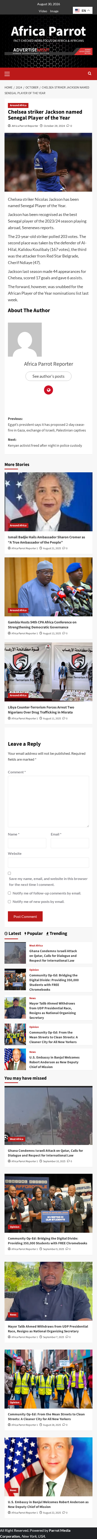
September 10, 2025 (54, 1161)
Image (54, 11)
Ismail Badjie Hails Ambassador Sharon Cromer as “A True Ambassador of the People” (46, 540)
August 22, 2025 (52, 1513)
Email (56, 834)
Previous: (47, 424)
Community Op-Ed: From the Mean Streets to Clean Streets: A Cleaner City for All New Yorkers (53, 1037)
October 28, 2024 (54, 125)
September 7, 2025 (53, 1337)
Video (43, 11)
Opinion (34, 970)
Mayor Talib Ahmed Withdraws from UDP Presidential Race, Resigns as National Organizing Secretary (52, 1010)
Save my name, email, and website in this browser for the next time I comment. (48, 881)
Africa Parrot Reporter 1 (25, 548)
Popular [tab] (34, 934)
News (32, 998)
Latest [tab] (14, 934)
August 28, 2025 (52, 1425)
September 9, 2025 (53, 1249)
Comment (17, 772)
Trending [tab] (58, 934)
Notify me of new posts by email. (39, 901)
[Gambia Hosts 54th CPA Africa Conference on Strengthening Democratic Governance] (48, 586)
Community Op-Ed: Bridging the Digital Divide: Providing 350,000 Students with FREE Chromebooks (54, 982)
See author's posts (48, 376)
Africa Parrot (48, 31)
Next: (45, 442)
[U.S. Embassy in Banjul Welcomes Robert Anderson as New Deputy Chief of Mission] (15, 1059)
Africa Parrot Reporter (25, 125)
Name (13, 834)
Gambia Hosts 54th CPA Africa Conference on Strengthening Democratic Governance (42, 625)
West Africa (36, 946)
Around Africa (18, 105)
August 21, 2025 (52, 548)
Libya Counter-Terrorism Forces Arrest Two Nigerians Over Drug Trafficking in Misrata (41, 710)
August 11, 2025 (52, 718)
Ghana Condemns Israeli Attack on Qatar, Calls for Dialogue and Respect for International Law (53, 956)
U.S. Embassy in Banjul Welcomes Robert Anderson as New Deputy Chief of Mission (54, 1062)
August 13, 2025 (52, 633)
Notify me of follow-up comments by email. (47, 893)
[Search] (89, 74)
